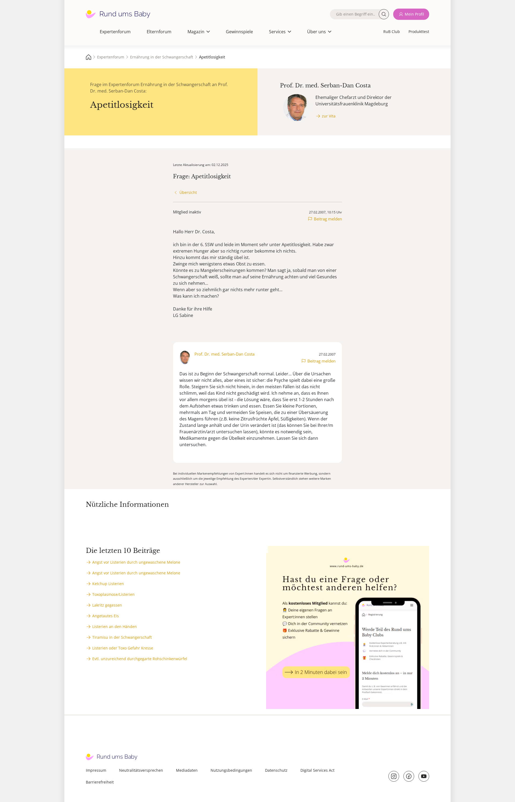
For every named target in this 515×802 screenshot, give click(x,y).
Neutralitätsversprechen (141, 770)
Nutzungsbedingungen (231, 770)
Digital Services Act (317, 770)
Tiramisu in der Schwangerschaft (122, 637)
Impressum (96, 770)
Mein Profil (414, 14)
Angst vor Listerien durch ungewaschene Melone (136, 562)
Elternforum (159, 32)
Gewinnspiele (239, 32)
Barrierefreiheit (100, 782)
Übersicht (188, 192)
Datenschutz (276, 770)
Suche (384, 14)
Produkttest (419, 31)
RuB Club (391, 31)
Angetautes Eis (105, 615)
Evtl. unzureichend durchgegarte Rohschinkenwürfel (139, 658)
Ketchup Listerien (108, 583)
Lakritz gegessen (107, 605)
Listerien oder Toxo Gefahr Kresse (122, 648)
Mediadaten (187, 770)
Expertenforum (115, 32)
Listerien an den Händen (114, 626)
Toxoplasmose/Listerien (113, 594)
